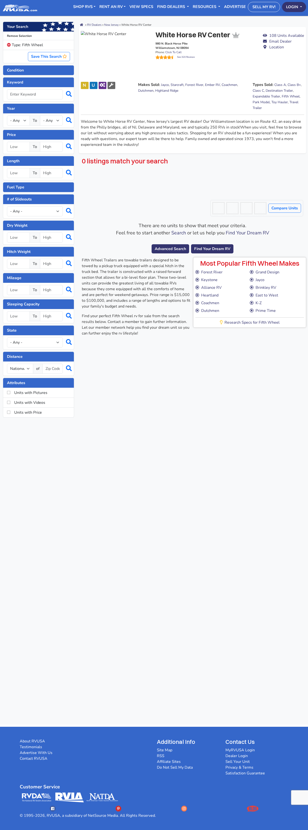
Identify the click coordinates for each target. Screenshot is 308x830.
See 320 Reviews (186, 56)
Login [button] (292, 7)
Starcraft (177, 85)
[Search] (66, 94)
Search (178, 233)
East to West (267, 295)
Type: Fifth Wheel (27, 45)
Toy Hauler (279, 102)
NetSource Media (103, 815)
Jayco (165, 85)
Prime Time (266, 310)
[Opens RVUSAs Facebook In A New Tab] (53, 808)
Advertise (235, 6)
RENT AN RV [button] (111, 6)
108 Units (286, 35)
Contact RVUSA (33, 758)
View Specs (141, 6)
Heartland (209, 295)
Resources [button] (205, 6)
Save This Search (47, 56)
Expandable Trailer (266, 96)
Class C (258, 90)
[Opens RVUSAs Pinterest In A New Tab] (118, 808)
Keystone (209, 280)
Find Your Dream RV (247, 233)
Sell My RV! (264, 7)
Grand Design (267, 272)
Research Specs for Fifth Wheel (252, 322)
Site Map (164, 750)
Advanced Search (170, 248)
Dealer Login (236, 756)
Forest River (194, 85)
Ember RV (212, 85)
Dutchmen (146, 90)
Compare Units (284, 208)
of (37, 368)
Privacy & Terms (239, 767)
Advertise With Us (36, 752)
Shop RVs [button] (83, 6)
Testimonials (31, 747)
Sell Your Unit (237, 761)
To (35, 120)
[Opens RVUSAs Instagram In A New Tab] (184, 808)
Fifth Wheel (291, 96)
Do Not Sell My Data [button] (175, 767)
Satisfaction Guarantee (245, 773)
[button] (283, 41)
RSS (160, 756)
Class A (280, 85)
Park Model (261, 102)
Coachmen (229, 85)
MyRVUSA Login (240, 750)
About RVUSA (32, 741)
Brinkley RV (266, 287)
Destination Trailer (279, 90)
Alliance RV (211, 287)
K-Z (259, 303)
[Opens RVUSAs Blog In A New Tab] (252, 808)
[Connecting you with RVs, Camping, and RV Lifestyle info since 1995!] (20, 8)
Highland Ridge (166, 90)
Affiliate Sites (169, 761)
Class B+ (294, 85)
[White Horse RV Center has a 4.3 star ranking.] (166, 57)
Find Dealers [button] (171, 6)
